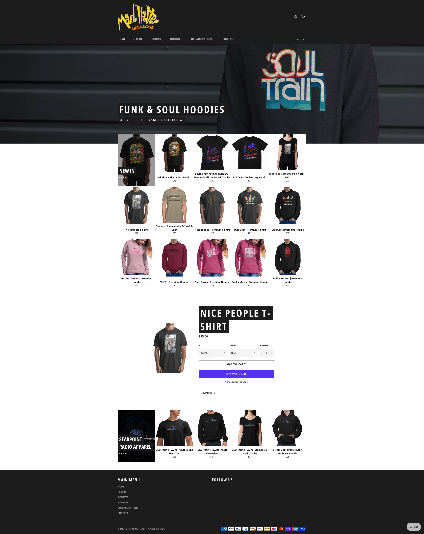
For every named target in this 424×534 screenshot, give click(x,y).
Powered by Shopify (156, 528)
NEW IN (137, 39)
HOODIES (176, 39)
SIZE (201, 345)
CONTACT (229, 39)
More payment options (236, 382)
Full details (206, 393)
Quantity (263, 345)
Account (301, 39)
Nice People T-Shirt (235, 319)
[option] (212, 94)
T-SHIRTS (155, 39)
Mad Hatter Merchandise (135, 528)
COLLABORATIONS (201, 39)
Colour (232, 345)
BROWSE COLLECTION (165, 120)
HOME (121, 39)
